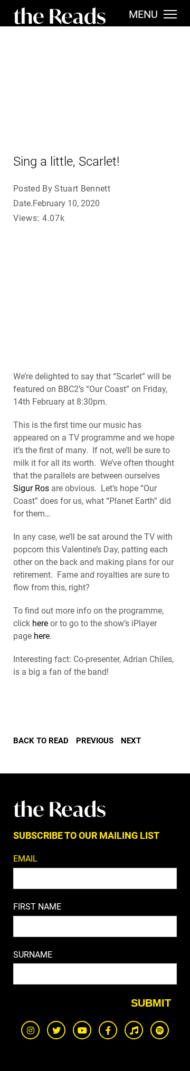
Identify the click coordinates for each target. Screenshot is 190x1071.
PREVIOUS (94, 740)
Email (25, 859)
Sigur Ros (31, 488)
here (40, 623)
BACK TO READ (41, 740)
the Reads (59, 16)
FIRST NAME (37, 907)
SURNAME (32, 955)
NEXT (131, 740)
